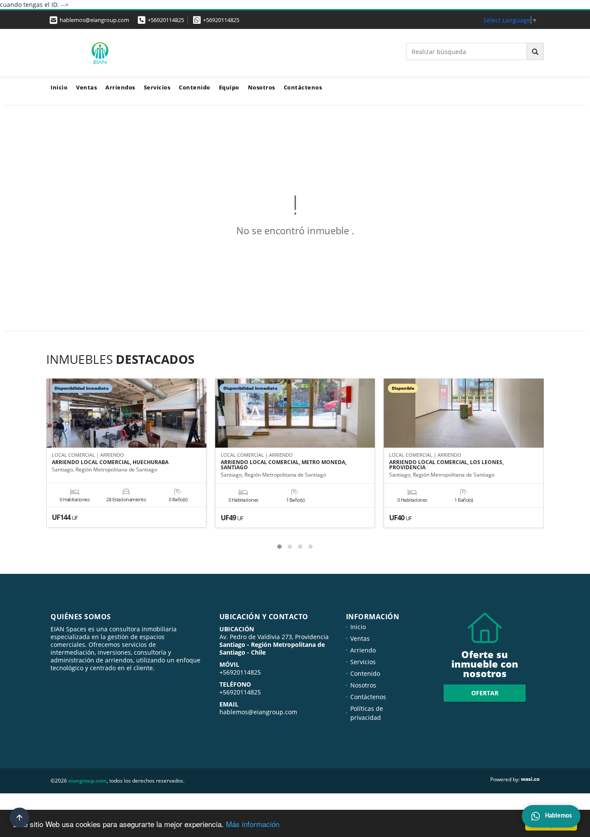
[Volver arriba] (19, 817)
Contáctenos (303, 87)
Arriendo (363, 650)
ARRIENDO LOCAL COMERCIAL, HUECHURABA (110, 462)
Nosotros (261, 87)
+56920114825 (166, 20)
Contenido (194, 87)
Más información (252, 823)
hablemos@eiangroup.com (258, 712)
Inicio (59, 87)
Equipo (229, 87)
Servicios (157, 87)
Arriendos (120, 87)
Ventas (86, 87)
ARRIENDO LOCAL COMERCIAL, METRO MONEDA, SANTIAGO (283, 465)
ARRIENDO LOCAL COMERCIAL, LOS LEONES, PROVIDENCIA (446, 465)
